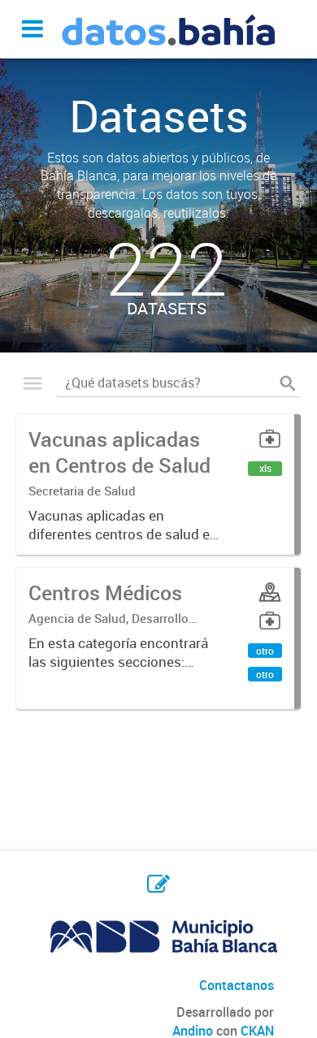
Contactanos (236, 985)
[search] (288, 382)
